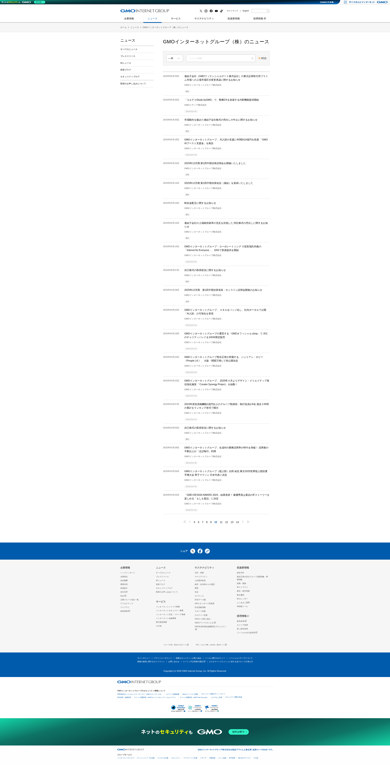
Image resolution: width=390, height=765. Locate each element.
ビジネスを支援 (163, 758)
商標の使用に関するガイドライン (151, 662)
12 (226, 522)
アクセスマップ (126, 603)
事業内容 (128, 12)
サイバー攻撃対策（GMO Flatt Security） (194, 697)
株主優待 (240, 595)
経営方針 (240, 573)
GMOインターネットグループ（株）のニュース (165, 27)
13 (232, 522)
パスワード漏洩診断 (172, 694)
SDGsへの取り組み (203, 619)
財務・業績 (241, 583)
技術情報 (124, 611)
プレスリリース (132, 12)
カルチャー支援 (201, 615)
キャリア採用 (242, 625)
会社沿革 (124, 592)
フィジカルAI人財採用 (136, 12)
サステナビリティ (204, 18)
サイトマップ (232, 11)
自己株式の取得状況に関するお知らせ (205, 270)
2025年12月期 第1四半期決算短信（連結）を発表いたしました (218, 183)
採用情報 (258, 18)
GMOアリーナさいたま (204, 623)
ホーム (123, 27)
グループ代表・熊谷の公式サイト (174, 645)
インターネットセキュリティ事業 (169, 610)
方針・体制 (199, 573)
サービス (176, 18)
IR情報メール (242, 606)
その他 (158, 626)
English (246, 11)
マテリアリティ (201, 577)
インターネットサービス (125, 758)
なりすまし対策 (216, 697)
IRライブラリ (242, 587)
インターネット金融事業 (137, 12)
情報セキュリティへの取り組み (188, 658)
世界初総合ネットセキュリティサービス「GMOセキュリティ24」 (139, 694)
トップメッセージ (127, 573)
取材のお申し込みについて (133, 83)
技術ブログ (181, 12)
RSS (263, 58)
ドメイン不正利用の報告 (193, 662)
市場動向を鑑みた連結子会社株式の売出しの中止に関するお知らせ (220, 119)
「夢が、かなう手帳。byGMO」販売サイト (209, 645)
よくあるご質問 (243, 603)
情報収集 (212, 758)
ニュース (152, 18)
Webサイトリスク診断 (190, 694)
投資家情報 (234, 18)
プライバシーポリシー (163, 658)
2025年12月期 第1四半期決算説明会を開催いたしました (215, 163)
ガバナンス (199, 596)
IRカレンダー (242, 599)
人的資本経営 (200, 580)
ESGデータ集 (200, 600)
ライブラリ (124, 607)
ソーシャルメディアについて (241, 658)
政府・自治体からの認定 (205, 584)
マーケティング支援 (190, 758)
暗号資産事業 (182, 12)
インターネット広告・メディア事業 (170, 614)
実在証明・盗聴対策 (124, 697)
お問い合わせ (173, 662)
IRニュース (125, 63)
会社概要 (124, 580)
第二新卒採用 (242, 629)
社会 (196, 592)
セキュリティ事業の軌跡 (233, 697)
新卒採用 (240, 621)
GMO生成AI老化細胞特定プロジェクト (210, 626)
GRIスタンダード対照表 (204, 603)
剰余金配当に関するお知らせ (200, 203)
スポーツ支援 (200, 611)
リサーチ (203, 758)
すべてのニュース (128, 49)
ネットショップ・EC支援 (145, 758)
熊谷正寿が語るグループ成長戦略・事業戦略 (252, 578)
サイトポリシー (143, 658)
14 (237, 522)
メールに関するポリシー (215, 658)
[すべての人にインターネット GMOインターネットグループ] (368, 2)
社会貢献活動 (200, 607)
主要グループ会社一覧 (187, 12)
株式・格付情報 (132, 12)
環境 (196, 588)
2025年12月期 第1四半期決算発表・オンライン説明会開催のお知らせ (223, 290)
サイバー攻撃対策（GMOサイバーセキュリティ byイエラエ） (155, 697)
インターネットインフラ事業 (168, 607)
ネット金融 (222, 758)
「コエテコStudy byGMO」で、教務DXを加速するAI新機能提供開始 (221, 100)
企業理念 (124, 577)
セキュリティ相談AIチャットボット (213, 694)
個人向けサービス (244, 758)
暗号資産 (232, 758)
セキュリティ (175, 758)
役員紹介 (124, 588)
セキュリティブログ (130, 76)
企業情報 (129, 18)
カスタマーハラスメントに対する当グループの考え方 (231, 662)
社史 (122, 596)
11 (221, 522)
